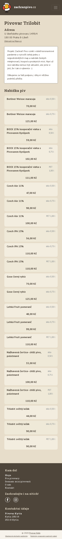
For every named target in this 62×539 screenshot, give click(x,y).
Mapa (8, 475)
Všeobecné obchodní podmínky (16, 536)
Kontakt (9, 487)
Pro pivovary (12, 478)
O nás (8, 484)
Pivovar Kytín (34, 533)
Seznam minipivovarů (18, 481)
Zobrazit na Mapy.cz (13, 41)
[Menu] (56, 7)
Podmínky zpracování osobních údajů (43, 536)
